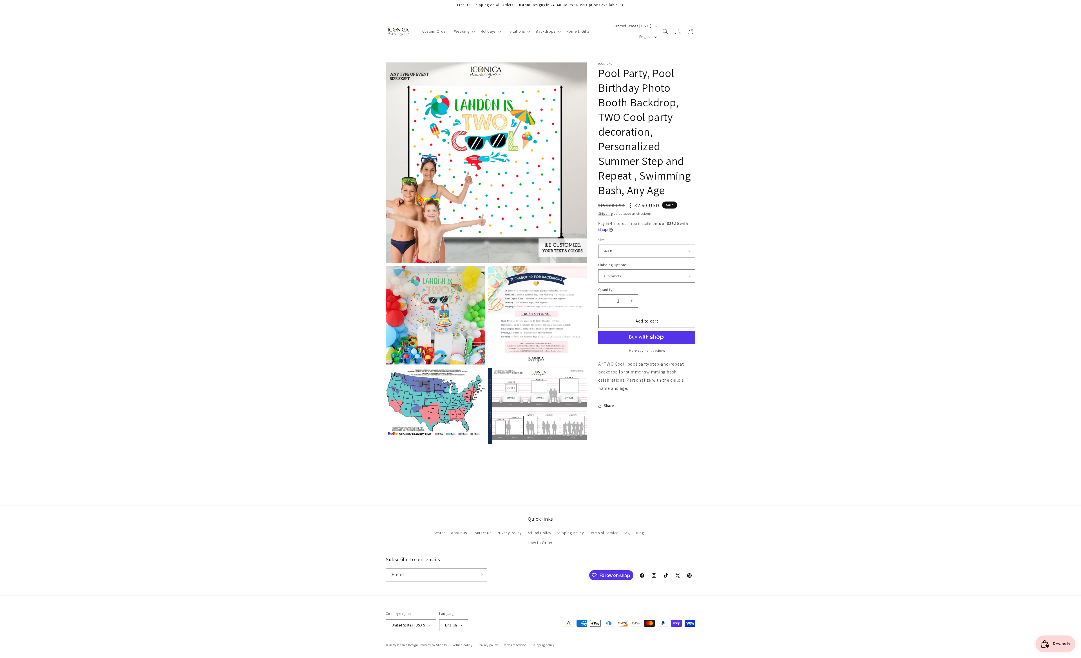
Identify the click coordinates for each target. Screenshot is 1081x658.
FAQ (627, 532)
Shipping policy (543, 645)
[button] (464, 31)
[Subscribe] (480, 574)
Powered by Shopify (433, 645)
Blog (640, 532)
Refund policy (462, 645)
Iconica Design (407, 645)
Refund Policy (539, 532)
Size (601, 240)
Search (440, 532)
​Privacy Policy (509, 532)
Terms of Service (603, 532)
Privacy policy (488, 645)
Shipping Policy (570, 532)
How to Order (540, 542)
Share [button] (609, 405)
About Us (459, 532)
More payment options (647, 350)
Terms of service (515, 645)
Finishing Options (612, 265)
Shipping (605, 213)
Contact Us (482, 532)
